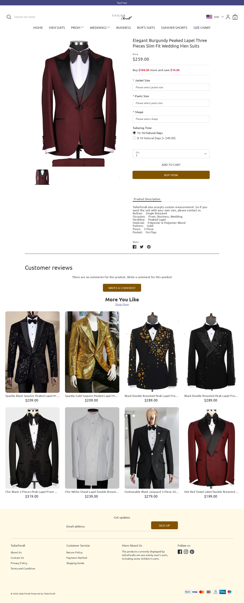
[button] (214, 16)
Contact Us (17, 557)
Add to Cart (171, 164)
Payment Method (76, 557)
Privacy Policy (19, 563)
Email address (75, 526)
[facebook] (180, 552)
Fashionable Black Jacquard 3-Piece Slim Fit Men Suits (152, 491)
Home (38, 27)
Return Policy (74, 552)
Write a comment (122, 288)
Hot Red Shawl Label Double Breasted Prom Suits (211, 491)
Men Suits (57, 27)
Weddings (98, 27)
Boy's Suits (146, 27)
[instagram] (186, 552)
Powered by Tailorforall (43, 593)
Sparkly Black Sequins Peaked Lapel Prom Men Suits (32, 395)
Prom (75, 27)
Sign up (164, 525)
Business (123, 27)
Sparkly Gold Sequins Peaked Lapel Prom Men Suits (92, 395)
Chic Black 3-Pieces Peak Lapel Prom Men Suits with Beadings (32, 491)
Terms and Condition (23, 568)
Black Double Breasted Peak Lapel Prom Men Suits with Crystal (211, 395)
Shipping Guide (75, 563)
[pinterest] (192, 552)
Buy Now (171, 175)
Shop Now (122, 304)
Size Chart (202, 27)
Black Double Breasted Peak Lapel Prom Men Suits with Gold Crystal (152, 395)
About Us (16, 552)
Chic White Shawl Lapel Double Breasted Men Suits (92, 491)
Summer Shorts (174, 27)
